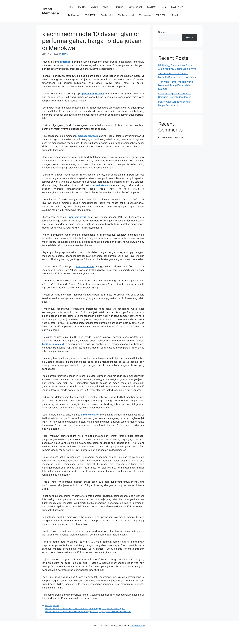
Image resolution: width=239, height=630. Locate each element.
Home (70, 7)
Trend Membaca (50, 11)
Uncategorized (52, 605)
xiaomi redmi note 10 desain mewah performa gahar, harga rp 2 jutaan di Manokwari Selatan (88, 611)
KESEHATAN (177, 7)
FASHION (151, 7)
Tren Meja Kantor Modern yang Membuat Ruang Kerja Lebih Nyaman (175, 85)
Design (119, 7)
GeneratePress (137, 625)
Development (135, 7)
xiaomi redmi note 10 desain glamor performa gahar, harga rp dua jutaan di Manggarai (85, 608)
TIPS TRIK (161, 15)
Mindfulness (73, 15)
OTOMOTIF (90, 15)
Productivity (107, 15)
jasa (164, 7)
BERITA (81, 7)
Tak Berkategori (126, 15)
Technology (145, 15)
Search (162, 32)
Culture (107, 7)
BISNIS (94, 7)
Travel (175, 15)
